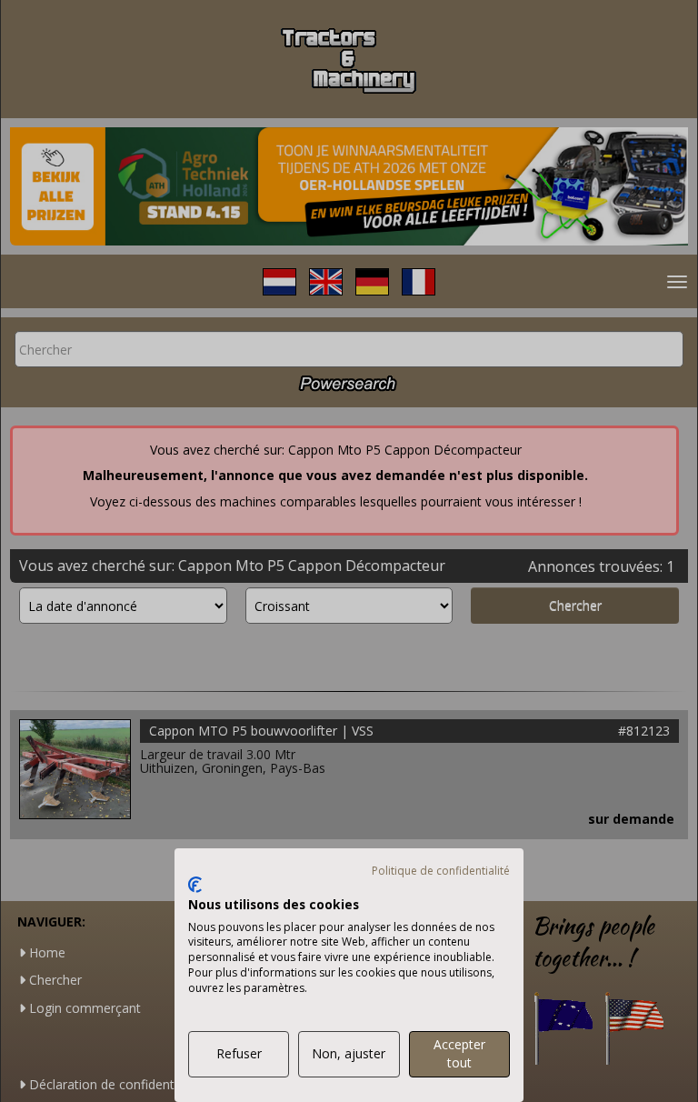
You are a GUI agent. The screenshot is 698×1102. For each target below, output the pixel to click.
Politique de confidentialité (441, 870)
